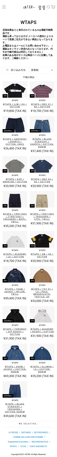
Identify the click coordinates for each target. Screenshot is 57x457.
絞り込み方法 (18, 70)
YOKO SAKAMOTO (38, 446)
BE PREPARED (41, 432)
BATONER (26, 432)
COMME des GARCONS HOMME (28, 437)
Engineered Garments (18, 442)
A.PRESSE (13, 432)
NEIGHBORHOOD (40, 442)
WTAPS (13, 446)
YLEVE (23, 446)
